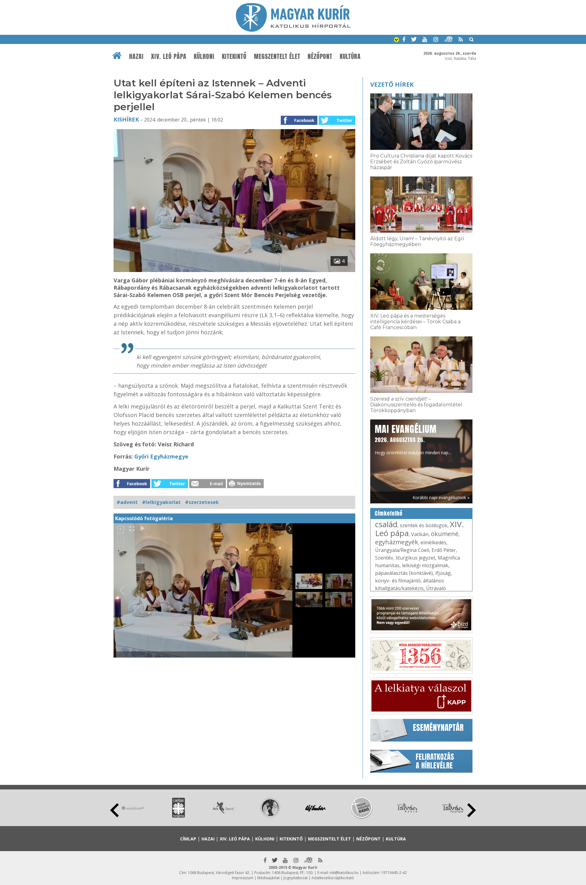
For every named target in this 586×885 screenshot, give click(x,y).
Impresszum (242, 877)
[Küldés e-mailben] (207, 486)
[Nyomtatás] (245, 486)
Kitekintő (234, 56)
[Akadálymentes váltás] (396, 40)
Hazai (136, 56)
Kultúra (350, 56)
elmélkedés (433, 542)
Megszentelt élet (277, 56)
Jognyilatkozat (296, 877)
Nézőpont (320, 56)
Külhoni (204, 56)
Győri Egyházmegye (161, 456)
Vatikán (420, 534)
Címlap (188, 839)
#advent (127, 502)
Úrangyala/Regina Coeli (402, 550)
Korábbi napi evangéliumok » (441, 497)
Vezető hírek (392, 84)
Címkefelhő (389, 513)
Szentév (384, 557)
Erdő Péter (444, 550)
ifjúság (443, 573)
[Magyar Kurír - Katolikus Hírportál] (293, 30)
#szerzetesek (202, 502)
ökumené (444, 534)
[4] (234, 270)
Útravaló (436, 588)
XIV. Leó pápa (168, 56)
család (386, 524)
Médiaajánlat (268, 877)
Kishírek (126, 119)
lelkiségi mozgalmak (425, 565)
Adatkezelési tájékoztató (333, 877)
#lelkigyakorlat (161, 502)
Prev (114, 810)
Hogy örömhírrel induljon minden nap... (413, 439)
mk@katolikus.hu (344, 872)
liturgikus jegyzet (415, 557)
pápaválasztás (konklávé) (404, 573)
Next (471, 810)
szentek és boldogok (423, 525)
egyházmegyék (396, 542)
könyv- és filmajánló (398, 580)
